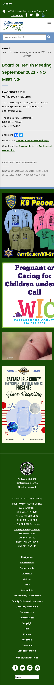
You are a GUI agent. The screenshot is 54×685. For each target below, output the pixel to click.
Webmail (27, 639)
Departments (27, 568)
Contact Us (17, 15)
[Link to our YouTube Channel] (38, 668)
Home (5, 48)
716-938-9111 (22, 524)
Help (27, 628)
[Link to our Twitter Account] (32, 15)
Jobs (27, 584)
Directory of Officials (27, 606)
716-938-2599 (30, 516)
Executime (27, 645)
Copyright (27, 623)
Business (27, 573)
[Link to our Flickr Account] (38, 15)
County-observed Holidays (32, 140)
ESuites (27, 634)
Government (27, 562)
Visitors (27, 579)
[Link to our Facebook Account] (27, 15)
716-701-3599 (31, 541)
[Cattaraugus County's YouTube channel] (44, 15)
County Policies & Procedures (27, 601)
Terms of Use (27, 612)
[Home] (13, 25)
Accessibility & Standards (27, 595)
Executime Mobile (27, 650)
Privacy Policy (27, 617)
